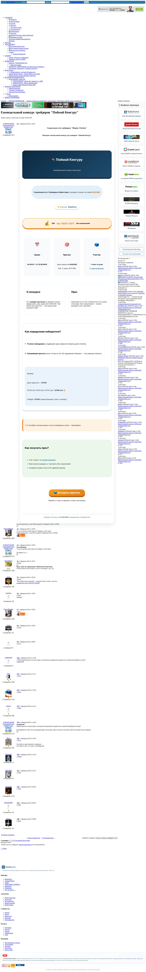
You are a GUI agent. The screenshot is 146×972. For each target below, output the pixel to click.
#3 (17, 545)
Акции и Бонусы (132, 216)
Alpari (7, 883)
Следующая (18, 840)
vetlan (120, 449)
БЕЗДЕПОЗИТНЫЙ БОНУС (14, 77)
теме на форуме (97, 268)
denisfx (120, 404)
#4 (17, 561)
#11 (18, 674)
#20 (18, 819)
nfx (119, 395)
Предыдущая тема (34, 838)
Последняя (26, 840)
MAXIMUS (8, 561)
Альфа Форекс (10, 881)
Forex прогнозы (10, 898)
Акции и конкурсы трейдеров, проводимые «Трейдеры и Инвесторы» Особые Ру (54, 101)
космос (8, 706)
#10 (18, 658)
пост (130, 266)
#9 (17, 642)
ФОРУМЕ (96, 192)
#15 (18, 738)
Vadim (8, 625)
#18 (18, 787)
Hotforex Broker (123, 356)
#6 (17, 593)
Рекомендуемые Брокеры (131, 249)
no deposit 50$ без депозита (131, 178)
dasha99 (120, 377)
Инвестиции (9, 70)
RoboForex (72, 207)
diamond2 (8, 754)
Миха (8, 738)
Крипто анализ (10, 903)
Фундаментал (9, 901)
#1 (17, 124)
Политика (8, 948)
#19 (18, 803)
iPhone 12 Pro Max (131, 241)
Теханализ (8, 899)
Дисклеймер (9, 944)
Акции (7, 931)
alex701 (120, 338)
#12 (18, 690)
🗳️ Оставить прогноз (67, 492)
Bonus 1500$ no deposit (131, 166)
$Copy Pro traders (131, 191)
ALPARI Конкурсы (131, 203)
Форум (7, 913)
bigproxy (121, 275)
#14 (18, 722)
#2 (17, 529)
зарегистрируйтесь (25, 844)
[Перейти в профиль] (8, 132)
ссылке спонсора (49, 460)
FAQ (6, 935)
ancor (8, 674)
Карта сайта (9, 950)
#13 (18, 706)
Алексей (121, 440)
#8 (17, 626)
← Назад (4, 848)
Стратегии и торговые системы (131, 294)
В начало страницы (7, 835)
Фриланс (8, 42)
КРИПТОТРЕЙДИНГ (12, 97)
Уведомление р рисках (12, 943)
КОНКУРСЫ (9, 61)
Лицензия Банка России (132, 129)
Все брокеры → (10, 890)
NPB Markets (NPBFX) (12, 884)
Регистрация (10, 2)
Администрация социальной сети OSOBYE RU (8, 125)
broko (8, 690)
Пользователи (9, 920)
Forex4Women (8, 529)
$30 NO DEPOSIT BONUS (131, 116)
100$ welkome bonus (131, 141)
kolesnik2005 (8, 802)
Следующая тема (48, 838)
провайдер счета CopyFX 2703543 (28, 583)
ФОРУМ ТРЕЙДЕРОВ (12, 86)
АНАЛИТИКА (10, 44)
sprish (120, 368)
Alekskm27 (121, 431)
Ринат (8, 819)
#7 (17, 609)
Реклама (7, 946)
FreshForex (8, 888)
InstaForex (8, 886)
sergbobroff (8, 657)
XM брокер (132, 228)
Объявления (9, 933)
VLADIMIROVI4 (124, 347)
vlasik (8, 577)
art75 (119, 386)
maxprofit (8, 786)
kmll (119, 458)
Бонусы (7, 929)
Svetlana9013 (122, 422)
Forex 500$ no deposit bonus (131, 153)
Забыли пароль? (76, 2)
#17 (18, 771)
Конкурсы (8, 916)
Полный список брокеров (131, 254)
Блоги (8, 94)
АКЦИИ (8, 56)
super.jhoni (8, 770)
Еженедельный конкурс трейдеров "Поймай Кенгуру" (129, 269)
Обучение (8, 928)
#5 (17, 577)
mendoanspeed (122, 291)
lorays (120, 320)
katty (119, 413)
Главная (3, 101)
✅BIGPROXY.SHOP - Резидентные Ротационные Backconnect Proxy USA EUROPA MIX (131, 278)
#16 (18, 754)
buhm (119, 266)
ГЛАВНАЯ (8, 17)
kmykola (8, 593)
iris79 (119, 329)
